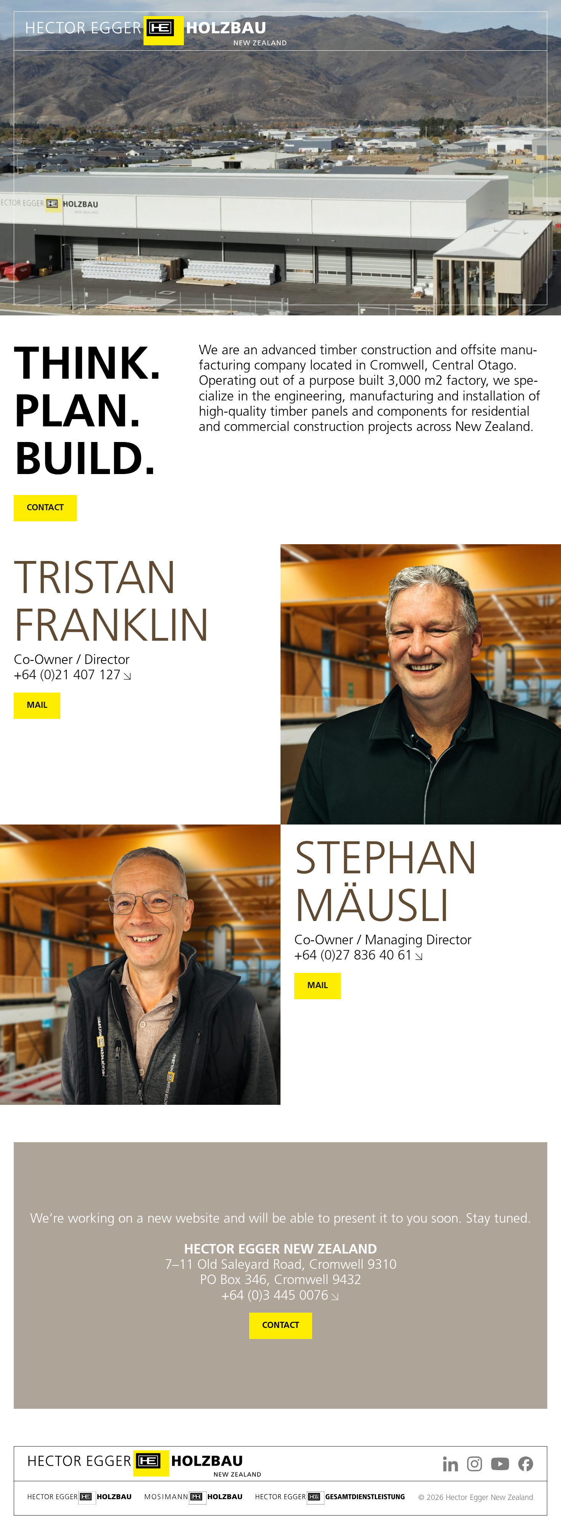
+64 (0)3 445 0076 (274, 1296)
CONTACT (45, 508)
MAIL (37, 705)
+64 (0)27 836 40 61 (353, 956)
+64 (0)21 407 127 (67, 676)
